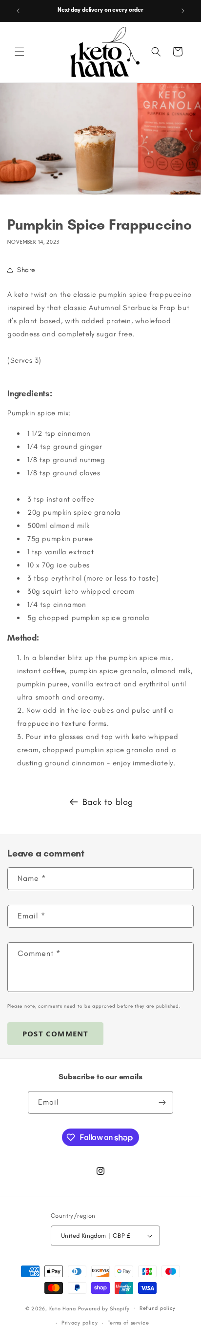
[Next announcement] (183, 10)
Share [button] (26, 270)
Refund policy (158, 1308)
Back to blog (107, 802)
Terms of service (128, 1323)
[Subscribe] (162, 1102)
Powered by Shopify (104, 1308)
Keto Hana (62, 1308)
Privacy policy (79, 1323)
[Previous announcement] (18, 10)
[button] (19, 51)
